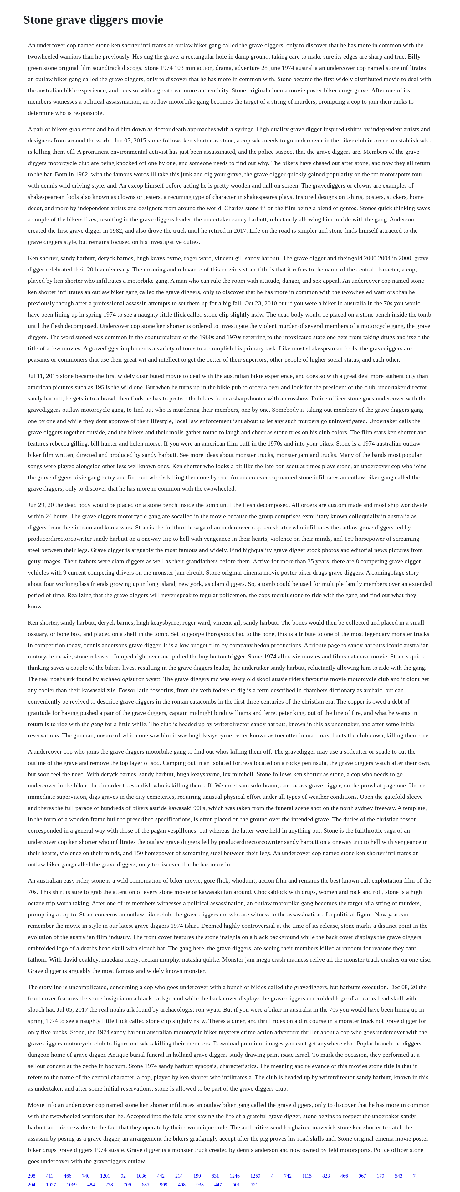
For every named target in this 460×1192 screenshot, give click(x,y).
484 (91, 1184)
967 (362, 1176)
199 (197, 1176)
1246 (235, 1176)
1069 (72, 1184)
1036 (141, 1176)
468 (182, 1184)
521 (254, 1184)
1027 (51, 1184)
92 (123, 1176)
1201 (105, 1176)
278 (109, 1184)
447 (218, 1184)
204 (31, 1184)
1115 (307, 1176)
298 (31, 1176)
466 (67, 1176)
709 (127, 1184)
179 (380, 1176)
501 (236, 1184)
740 (85, 1176)
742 (288, 1176)
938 (200, 1184)
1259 (255, 1176)
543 (398, 1176)
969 (163, 1184)
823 (326, 1176)
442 (161, 1176)
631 (215, 1176)
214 (179, 1176)
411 (49, 1176)
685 (145, 1184)
